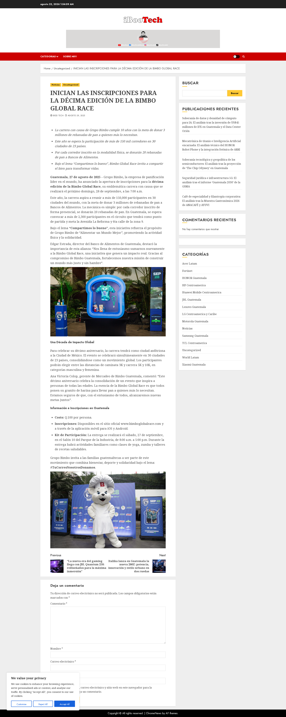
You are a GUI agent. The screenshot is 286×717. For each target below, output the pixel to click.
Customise (21, 704)
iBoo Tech (58, 115)
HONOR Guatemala (194, 278)
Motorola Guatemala (195, 321)
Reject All (43, 704)
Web (53, 674)
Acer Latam (189, 263)
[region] (43, 691)
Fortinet (187, 271)
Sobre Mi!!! (70, 56)
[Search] (243, 56)
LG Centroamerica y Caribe (199, 314)
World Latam (190, 357)
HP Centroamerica (194, 285)
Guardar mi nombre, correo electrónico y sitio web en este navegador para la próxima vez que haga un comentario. (103, 690)
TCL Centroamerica (194, 343)
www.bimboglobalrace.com (141, 424)
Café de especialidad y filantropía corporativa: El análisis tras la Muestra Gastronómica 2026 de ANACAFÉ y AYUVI (211, 201)
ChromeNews (153, 713)
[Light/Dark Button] (236, 56)
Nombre (56, 648)
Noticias (56, 84)
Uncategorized (70, 84)
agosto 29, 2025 (76, 115)
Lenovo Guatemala (194, 307)
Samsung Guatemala (195, 336)
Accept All (65, 704)
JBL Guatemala (191, 299)
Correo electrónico (63, 661)
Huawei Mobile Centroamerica (201, 292)
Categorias (48, 56)
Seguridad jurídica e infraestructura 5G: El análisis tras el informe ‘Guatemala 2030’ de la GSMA (211, 182)
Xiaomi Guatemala (194, 364)
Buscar (190, 83)
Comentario (58, 603)
